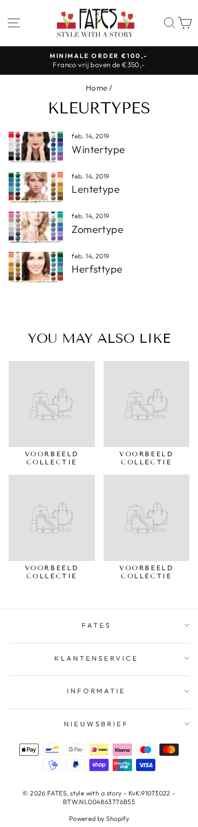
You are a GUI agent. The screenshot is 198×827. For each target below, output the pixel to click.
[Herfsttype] (36, 267)
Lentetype (96, 189)
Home (97, 88)
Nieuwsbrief (96, 724)
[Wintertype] (36, 147)
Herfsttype (97, 268)
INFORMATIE (96, 691)
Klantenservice (96, 658)
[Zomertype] (36, 227)
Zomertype (97, 229)
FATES (96, 625)
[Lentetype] (36, 187)
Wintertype (98, 149)
